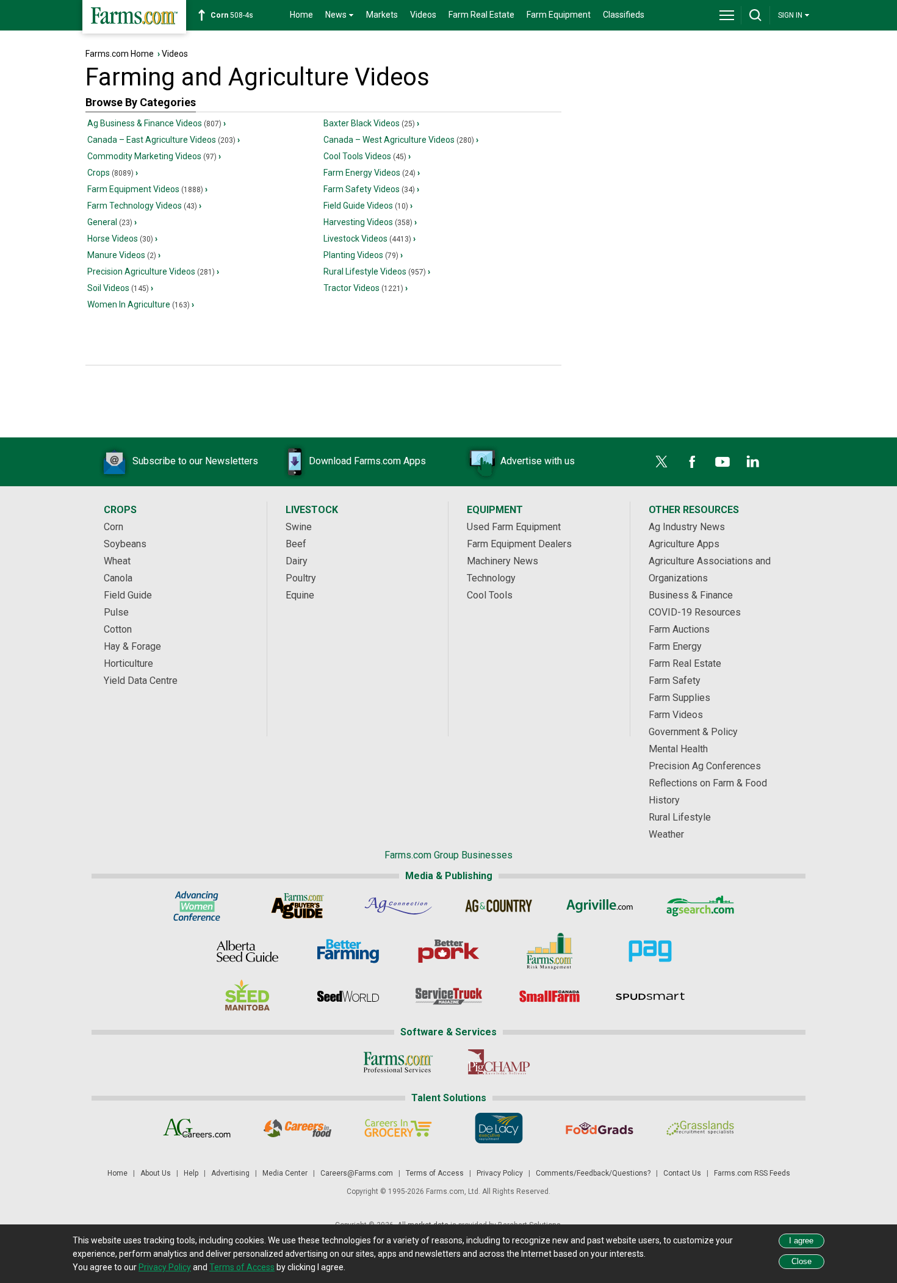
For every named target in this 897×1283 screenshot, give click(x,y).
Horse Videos (120, 238)
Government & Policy (693, 732)
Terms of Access (435, 1173)
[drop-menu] (727, 15)
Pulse (116, 612)
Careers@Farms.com (356, 1173)
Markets (382, 15)
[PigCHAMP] (499, 1062)
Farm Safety (675, 680)
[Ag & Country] (499, 906)
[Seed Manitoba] (247, 996)
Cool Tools (490, 595)
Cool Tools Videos (364, 156)
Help (191, 1173)
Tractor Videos (363, 288)
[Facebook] (692, 462)
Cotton (118, 629)
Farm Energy (675, 646)
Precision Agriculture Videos (151, 271)
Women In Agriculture (138, 304)
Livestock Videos (367, 238)
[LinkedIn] (753, 462)
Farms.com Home (119, 54)
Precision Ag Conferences (705, 766)
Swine (299, 527)
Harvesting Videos (367, 222)
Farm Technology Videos (142, 205)
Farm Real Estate (481, 15)
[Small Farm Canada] (549, 996)
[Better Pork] (449, 951)
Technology (491, 578)
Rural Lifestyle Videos (374, 271)
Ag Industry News (687, 527)
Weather (666, 834)
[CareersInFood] (297, 1128)
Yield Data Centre (141, 680)
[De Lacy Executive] (499, 1128)
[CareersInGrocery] (398, 1128)
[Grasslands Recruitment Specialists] (700, 1128)
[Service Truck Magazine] (449, 996)
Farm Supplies (679, 697)
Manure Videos (121, 255)
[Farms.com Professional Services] (398, 1062)
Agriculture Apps (684, 544)
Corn (113, 527)
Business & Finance (691, 595)
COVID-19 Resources (695, 612)
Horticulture (128, 663)
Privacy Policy (500, 1173)
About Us (155, 1173)
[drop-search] (755, 15)
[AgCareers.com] (197, 1128)
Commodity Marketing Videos (152, 156)
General (109, 222)
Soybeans (125, 544)
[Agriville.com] (599, 906)
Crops (110, 173)
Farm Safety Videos (369, 189)
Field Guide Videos (365, 205)
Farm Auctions (679, 629)
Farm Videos (676, 715)
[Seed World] (348, 996)
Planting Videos (360, 255)
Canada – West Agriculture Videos (398, 140)
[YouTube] (722, 462)
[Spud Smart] (650, 996)
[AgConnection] (398, 906)
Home (301, 15)
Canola (118, 578)
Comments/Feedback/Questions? (593, 1173)
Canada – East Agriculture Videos (161, 140)
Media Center (285, 1173)
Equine (300, 595)
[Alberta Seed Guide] (247, 951)
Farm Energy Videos (369, 173)
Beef (296, 544)
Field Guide (128, 595)
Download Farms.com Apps (367, 461)
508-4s (232, 15)
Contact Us (682, 1173)
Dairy (297, 561)
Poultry (301, 578)
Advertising (230, 1173)
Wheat (117, 561)
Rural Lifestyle (680, 817)
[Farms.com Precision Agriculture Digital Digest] (650, 951)
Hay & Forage (132, 646)
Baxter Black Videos (369, 123)
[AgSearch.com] (700, 906)
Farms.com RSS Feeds (752, 1173)
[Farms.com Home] (134, 17)
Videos (423, 15)
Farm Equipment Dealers (519, 544)
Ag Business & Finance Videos (154, 123)
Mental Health (678, 749)
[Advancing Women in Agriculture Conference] (197, 906)
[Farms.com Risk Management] (549, 951)
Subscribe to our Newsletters (195, 461)
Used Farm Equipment (514, 527)
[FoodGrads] (599, 1128)
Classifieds (623, 15)
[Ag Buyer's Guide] (297, 906)
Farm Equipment (559, 15)
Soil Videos (118, 288)
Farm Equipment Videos (145, 189)
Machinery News (502, 561)
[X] (661, 462)
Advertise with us (537, 461)
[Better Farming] (348, 951)
